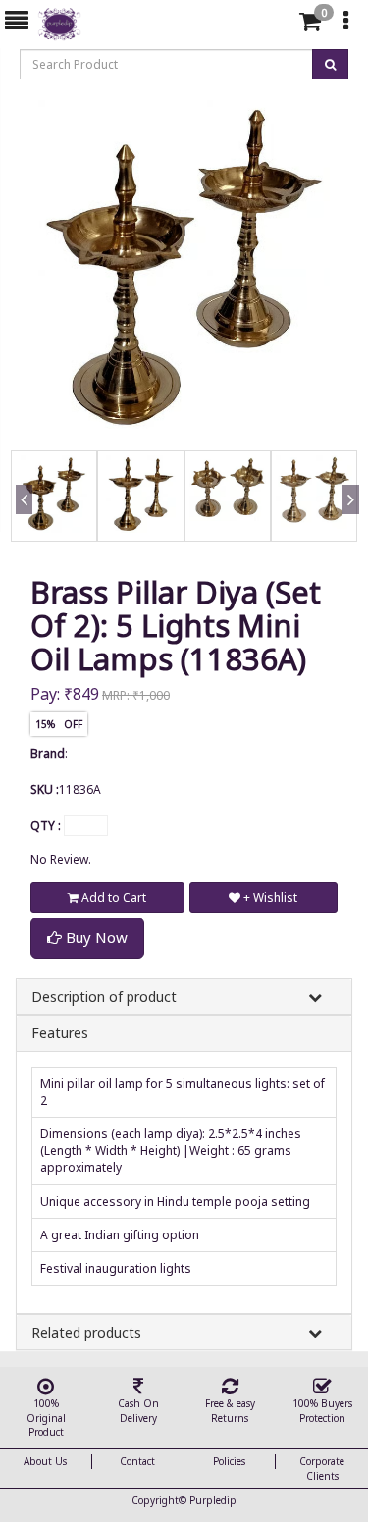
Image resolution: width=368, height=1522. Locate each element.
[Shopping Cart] (310, 25)
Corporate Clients (321, 1468)
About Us (45, 1461)
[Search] (276, 25)
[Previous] (21, 521)
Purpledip (213, 1500)
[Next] (347, 521)
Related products (86, 1332)
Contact (137, 1461)
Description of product (104, 996)
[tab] (278, 21)
